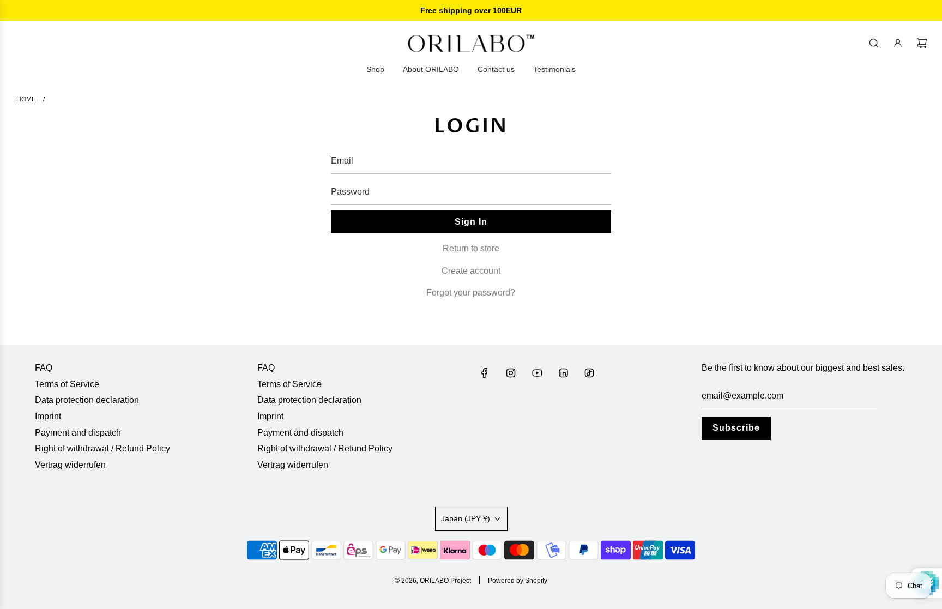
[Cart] (922, 43)
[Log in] (898, 43)
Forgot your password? (470, 292)
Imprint (48, 416)
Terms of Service (67, 384)
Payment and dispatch (78, 432)
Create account (471, 270)
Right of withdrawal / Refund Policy (102, 448)
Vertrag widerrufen (70, 464)
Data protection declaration (87, 400)
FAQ (43, 367)
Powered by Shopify (517, 580)
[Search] (874, 43)
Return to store (471, 248)
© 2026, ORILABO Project (433, 580)
